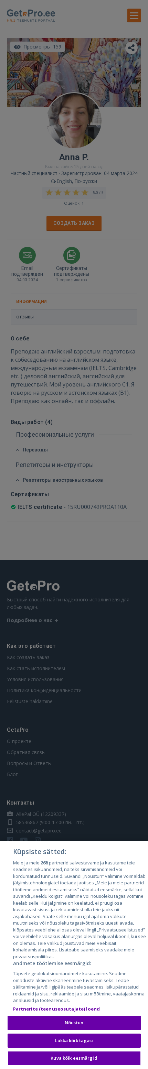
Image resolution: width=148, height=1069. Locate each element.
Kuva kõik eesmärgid (74, 1058)
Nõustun (74, 1022)
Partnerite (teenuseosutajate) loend (56, 1009)
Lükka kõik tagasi (74, 1040)
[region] (74, 955)
